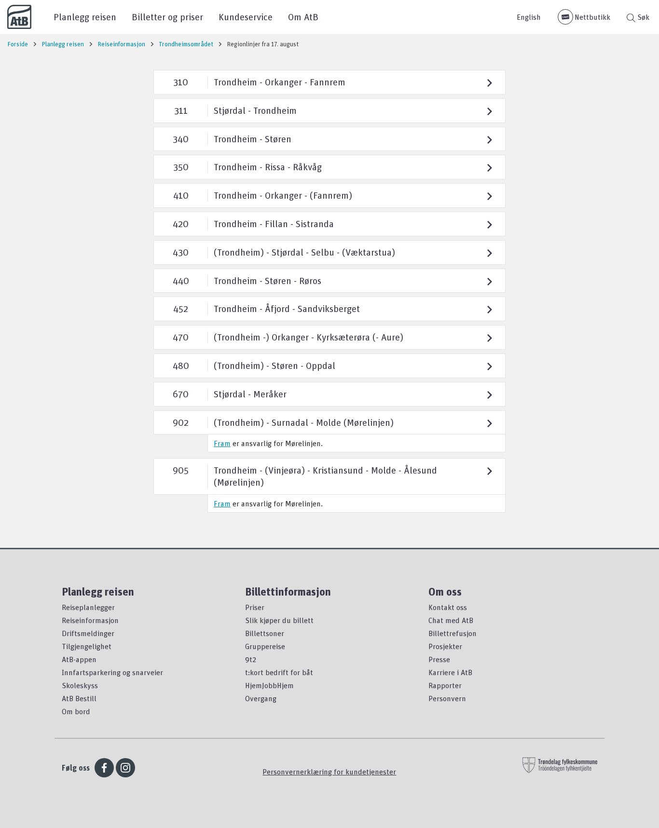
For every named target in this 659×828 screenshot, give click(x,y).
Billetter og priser (167, 17)
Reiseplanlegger (88, 607)
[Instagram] (125, 767)
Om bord (76, 711)
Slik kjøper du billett (279, 620)
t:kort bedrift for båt (279, 672)
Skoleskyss (80, 685)
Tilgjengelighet (86, 646)
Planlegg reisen (85, 17)
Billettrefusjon (452, 633)
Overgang (260, 698)
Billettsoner (264, 633)
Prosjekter (445, 646)
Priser (254, 607)
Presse (439, 659)
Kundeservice (246, 17)
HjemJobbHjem (269, 685)
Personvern (447, 698)
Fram (222, 443)
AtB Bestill (79, 698)
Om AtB (303, 17)
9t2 (250, 659)
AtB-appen (79, 659)
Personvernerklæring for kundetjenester (329, 771)
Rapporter (445, 685)
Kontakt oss (447, 607)
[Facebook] (104, 767)
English (529, 17)
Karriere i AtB (450, 672)
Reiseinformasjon (90, 620)
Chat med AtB (450, 620)
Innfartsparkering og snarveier (112, 672)
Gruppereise (265, 646)
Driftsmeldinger (88, 633)
